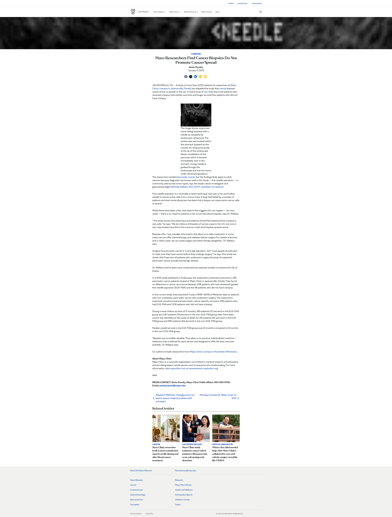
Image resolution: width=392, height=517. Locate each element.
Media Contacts (207, 12)
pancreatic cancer (186, 176)
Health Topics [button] (174, 12)
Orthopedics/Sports (183, 494)
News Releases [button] (158, 12)
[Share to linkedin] (196, 76)
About (217, 12)
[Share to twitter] (191, 76)
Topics (178, 504)
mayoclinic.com (178, 368)
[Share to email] (200, 76)
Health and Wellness (184, 490)
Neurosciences (136, 499)
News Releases (136, 480)
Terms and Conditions (135, 513)
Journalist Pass (242, 3)
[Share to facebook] (186, 76)
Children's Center (182, 499)
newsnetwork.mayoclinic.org (203, 368)
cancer (222, 88)
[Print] (205, 76)
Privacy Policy (149, 513)
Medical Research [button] (190, 12)
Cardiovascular (136, 490)
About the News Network (141, 470)
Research (179, 480)
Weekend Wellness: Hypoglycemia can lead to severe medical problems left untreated (175, 398)
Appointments (257, 3)
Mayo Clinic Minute (183, 485)
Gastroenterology (137, 494)
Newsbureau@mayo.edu (185, 470)
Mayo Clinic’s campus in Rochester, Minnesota (213, 351)
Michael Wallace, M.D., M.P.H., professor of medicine (197, 186)
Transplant (134, 504)
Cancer (133, 485)
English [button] (231, 3)
